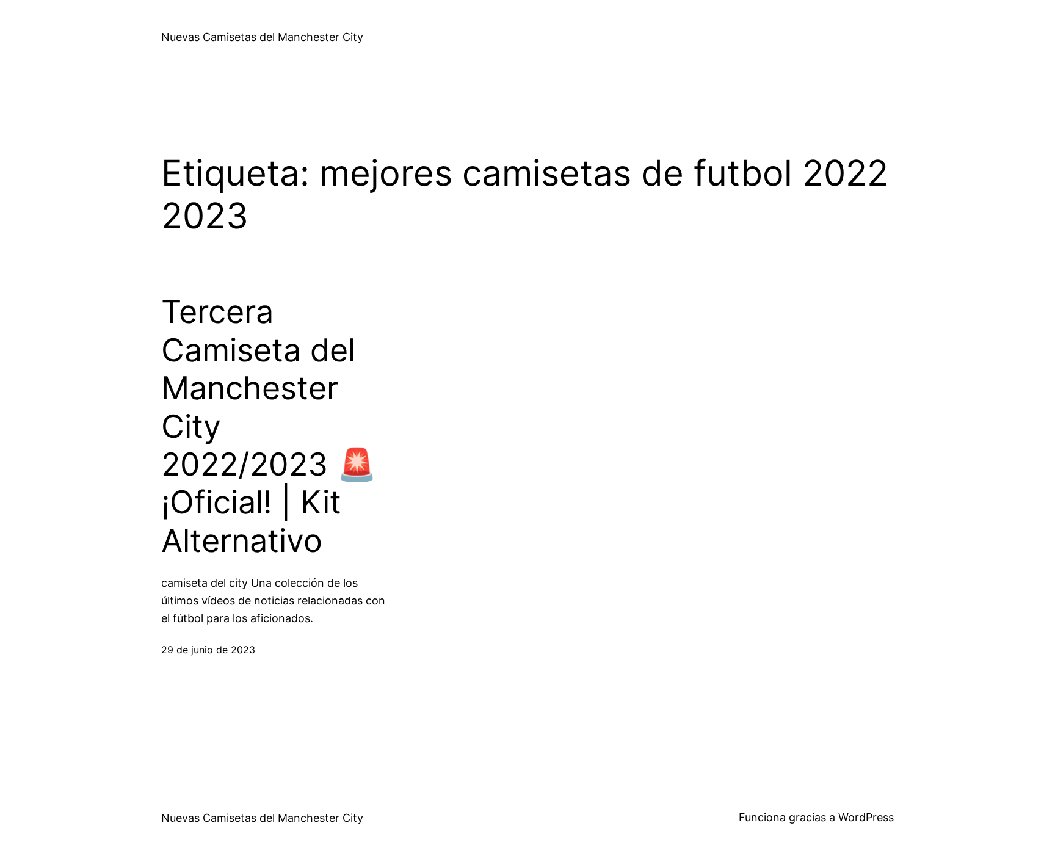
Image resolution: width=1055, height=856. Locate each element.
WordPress (866, 817)
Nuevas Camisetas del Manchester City (262, 37)
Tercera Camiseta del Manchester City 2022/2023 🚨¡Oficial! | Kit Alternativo (269, 426)
